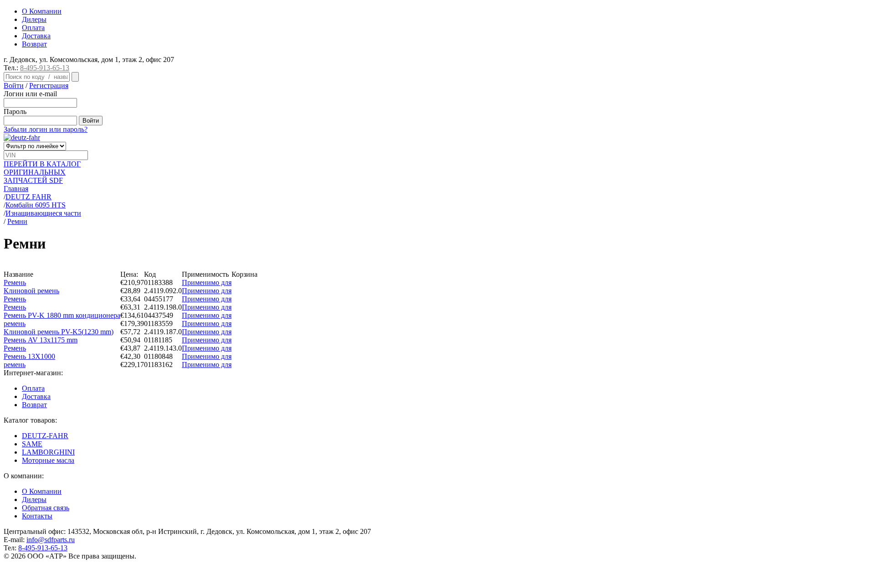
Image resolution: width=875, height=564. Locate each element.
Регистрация (48, 85)
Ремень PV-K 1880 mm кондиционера (62, 315)
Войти (14, 85)
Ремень (15, 282)
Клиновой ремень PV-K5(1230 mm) (58, 332)
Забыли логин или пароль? (46, 129)
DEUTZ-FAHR (45, 436)
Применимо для (207, 282)
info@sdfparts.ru (50, 539)
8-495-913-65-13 (44, 68)
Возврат (34, 44)
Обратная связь (45, 508)
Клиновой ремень (31, 291)
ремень (15, 323)
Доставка (36, 36)
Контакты (37, 516)
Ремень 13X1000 (29, 356)
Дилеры (34, 19)
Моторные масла (48, 460)
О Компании (42, 11)
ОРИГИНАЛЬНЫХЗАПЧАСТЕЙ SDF (42, 172)
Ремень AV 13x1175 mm (40, 340)
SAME (32, 444)
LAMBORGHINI (48, 452)
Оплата (33, 27)
